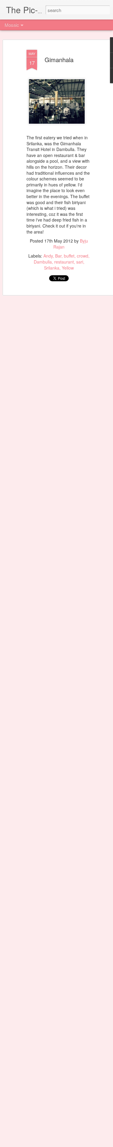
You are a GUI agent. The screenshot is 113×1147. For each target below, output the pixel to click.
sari (79, 262)
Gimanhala (59, 59)
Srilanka (51, 268)
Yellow (68, 268)
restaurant (64, 262)
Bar (58, 256)
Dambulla (43, 262)
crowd (82, 256)
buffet (69, 256)
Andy (48, 256)
